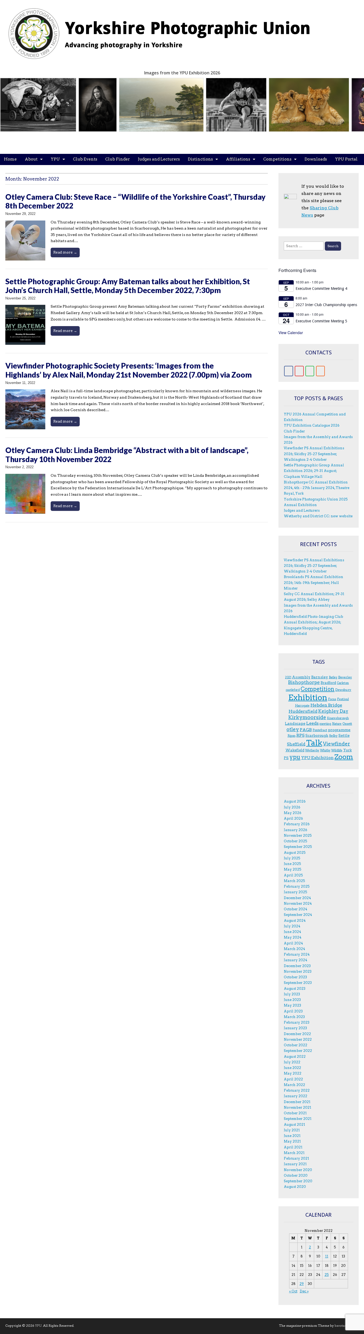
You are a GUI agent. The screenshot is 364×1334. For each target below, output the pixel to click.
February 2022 (297, 1090)
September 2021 (298, 1119)
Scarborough (316, 735)
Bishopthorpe (304, 682)
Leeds (312, 723)
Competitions (277, 159)
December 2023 (297, 966)
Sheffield (296, 744)
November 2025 (298, 836)
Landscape (295, 723)
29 (302, 1284)
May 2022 (292, 1073)
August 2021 (294, 1125)
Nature (337, 724)
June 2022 (292, 1068)
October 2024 (295, 909)
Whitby (325, 750)
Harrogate (302, 705)
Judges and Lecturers (159, 159)
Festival (343, 699)
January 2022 (295, 1096)
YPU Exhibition (317, 757)
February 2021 (296, 1158)
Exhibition (307, 697)
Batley (333, 677)
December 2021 (297, 1102)
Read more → (65, 252)
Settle (344, 735)
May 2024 (292, 937)
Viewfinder (336, 744)
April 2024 (293, 943)
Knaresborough (338, 718)
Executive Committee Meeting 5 (321, 321)
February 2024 (297, 954)
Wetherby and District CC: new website (318, 516)
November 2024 (298, 904)
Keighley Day (333, 711)
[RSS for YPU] (320, 371)
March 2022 (294, 1085)
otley (292, 729)
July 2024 (292, 926)
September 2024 (298, 915)
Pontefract (320, 730)
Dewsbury (343, 690)
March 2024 (294, 949)
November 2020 (298, 1170)
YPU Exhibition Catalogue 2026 (311, 425)
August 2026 (295, 801)
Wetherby (312, 750)
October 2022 (295, 1045)
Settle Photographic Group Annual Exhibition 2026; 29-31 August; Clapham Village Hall (314, 471)
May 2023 (292, 1005)
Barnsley (319, 677)
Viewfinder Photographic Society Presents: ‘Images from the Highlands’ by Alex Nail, (128, 370)
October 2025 (295, 841)
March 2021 (294, 1153)
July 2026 (292, 807)
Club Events (85, 159)
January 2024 (295, 960)
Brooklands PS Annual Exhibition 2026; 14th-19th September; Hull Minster (313, 582)
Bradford (328, 682)
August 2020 (295, 1187)
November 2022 (298, 1039)
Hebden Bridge (326, 705)
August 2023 (294, 989)
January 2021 (295, 1164)
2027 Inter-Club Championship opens (326, 305)
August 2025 (295, 853)
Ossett (347, 724)
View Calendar (290, 332)
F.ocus (332, 699)
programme (339, 730)
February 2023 (296, 1022)
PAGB (306, 729)
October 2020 (296, 1175)
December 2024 (297, 898)
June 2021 (292, 1136)
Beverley (345, 677)
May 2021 (292, 1141)
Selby (333, 736)
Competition (317, 689)
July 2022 (292, 1062)
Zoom (343, 757)
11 (326, 1256)
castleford (293, 690)
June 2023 (292, 1000)
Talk (314, 742)
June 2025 (292, 864)
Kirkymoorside (307, 717)
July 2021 (292, 1130)
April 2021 (293, 1147)
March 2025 (294, 881)
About (31, 159)
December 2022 (297, 1034)
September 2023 (298, 983)
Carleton (343, 683)
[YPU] (165, 30)
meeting (325, 724)
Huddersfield (303, 711)
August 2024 (295, 921)
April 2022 (293, 1079)
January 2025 (295, 892)
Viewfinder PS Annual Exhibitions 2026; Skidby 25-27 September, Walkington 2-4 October (314, 454)
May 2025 (292, 869)
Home (10, 159)
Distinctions (200, 159)
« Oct (293, 1291)
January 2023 (295, 1028)
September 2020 (298, 1181)
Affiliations (238, 159)
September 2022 (298, 1051)
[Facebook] (288, 371)
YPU (55, 159)
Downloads (316, 159)
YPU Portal (346, 159)
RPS (300, 735)
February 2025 (297, 886)
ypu (294, 757)
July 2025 (292, 858)
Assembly (301, 677)
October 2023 (295, 977)
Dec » (304, 1291)
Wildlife (336, 750)
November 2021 (297, 1107)
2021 (288, 677)
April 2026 (293, 818)
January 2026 (295, 830)
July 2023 (292, 994)
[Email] (299, 371)
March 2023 (294, 1017)
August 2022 (295, 1057)
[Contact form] (309, 371)
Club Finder (117, 159)
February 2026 (297, 824)
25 (327, 1275)
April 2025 (293, 875)
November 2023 (298, 972)
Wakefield (294, 750)
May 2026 (292, 813)
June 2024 (292, 932)
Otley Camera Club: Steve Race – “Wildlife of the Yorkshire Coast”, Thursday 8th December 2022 (135, 201)
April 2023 (293, 1011)
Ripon (292, 736)
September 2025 (298, 847)
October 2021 (295, 1113)
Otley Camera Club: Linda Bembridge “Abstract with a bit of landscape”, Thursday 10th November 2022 (126, 455)
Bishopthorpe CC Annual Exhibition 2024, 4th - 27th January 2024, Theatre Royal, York (316, 488)
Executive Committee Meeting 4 (321, 288)
